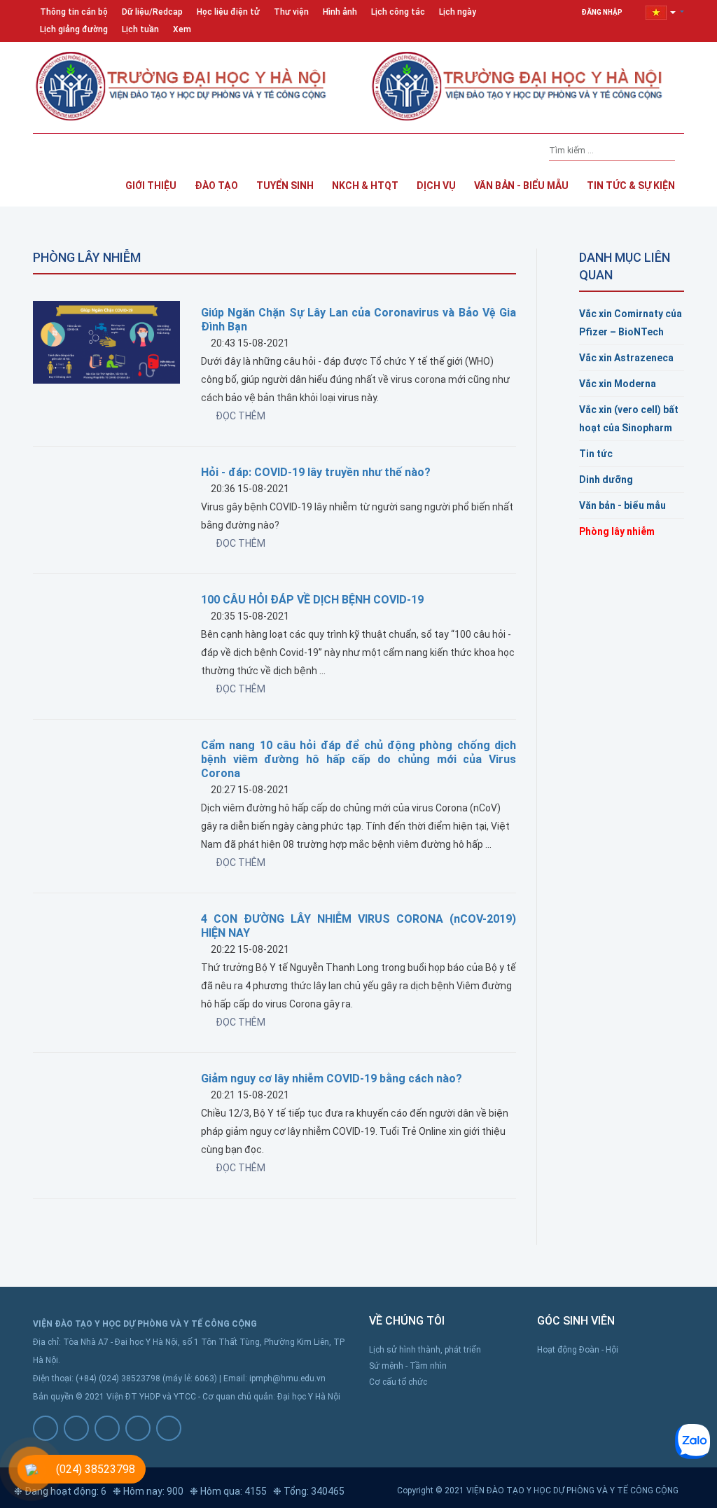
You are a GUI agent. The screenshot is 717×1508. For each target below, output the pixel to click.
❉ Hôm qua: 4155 (228, 1491)
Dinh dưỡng (606, 479)
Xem (182, 29)
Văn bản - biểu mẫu (622, 505)
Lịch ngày (457, 12)
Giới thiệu (150, 185)
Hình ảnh (340, 12)
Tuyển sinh (285, 185)
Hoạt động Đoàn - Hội (577, 1350)
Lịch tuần (140, 29)
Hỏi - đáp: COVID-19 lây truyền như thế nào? (316, 472)
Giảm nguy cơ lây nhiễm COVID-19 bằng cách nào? (331, 1078)
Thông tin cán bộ (74, 12)
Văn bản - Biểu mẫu (521, 185)
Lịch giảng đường (74, 29)
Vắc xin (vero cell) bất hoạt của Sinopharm (628, 418)
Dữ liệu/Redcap (152, 12)
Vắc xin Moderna (617, 383)
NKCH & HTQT (365, 185)
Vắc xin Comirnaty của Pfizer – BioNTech (630, 322)
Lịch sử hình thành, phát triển (425, 1350)
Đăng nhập (602, 12)
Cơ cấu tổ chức (398, 1382)
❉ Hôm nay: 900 (148, 1491)
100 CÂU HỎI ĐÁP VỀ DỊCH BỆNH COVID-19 (312, 599)
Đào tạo (216, 185)
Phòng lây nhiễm (617, 531)
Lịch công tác (398, 12)
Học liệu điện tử (228, 12)
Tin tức (596, 453)
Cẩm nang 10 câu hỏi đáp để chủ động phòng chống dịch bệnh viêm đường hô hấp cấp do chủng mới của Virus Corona (358, 759)
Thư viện (291, 12)
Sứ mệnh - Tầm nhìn (408, 1366)
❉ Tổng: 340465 (308, 1491)
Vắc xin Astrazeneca (626, 357)
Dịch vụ (436, 185)
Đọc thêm (240, 415)
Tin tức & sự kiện (631, 185)
